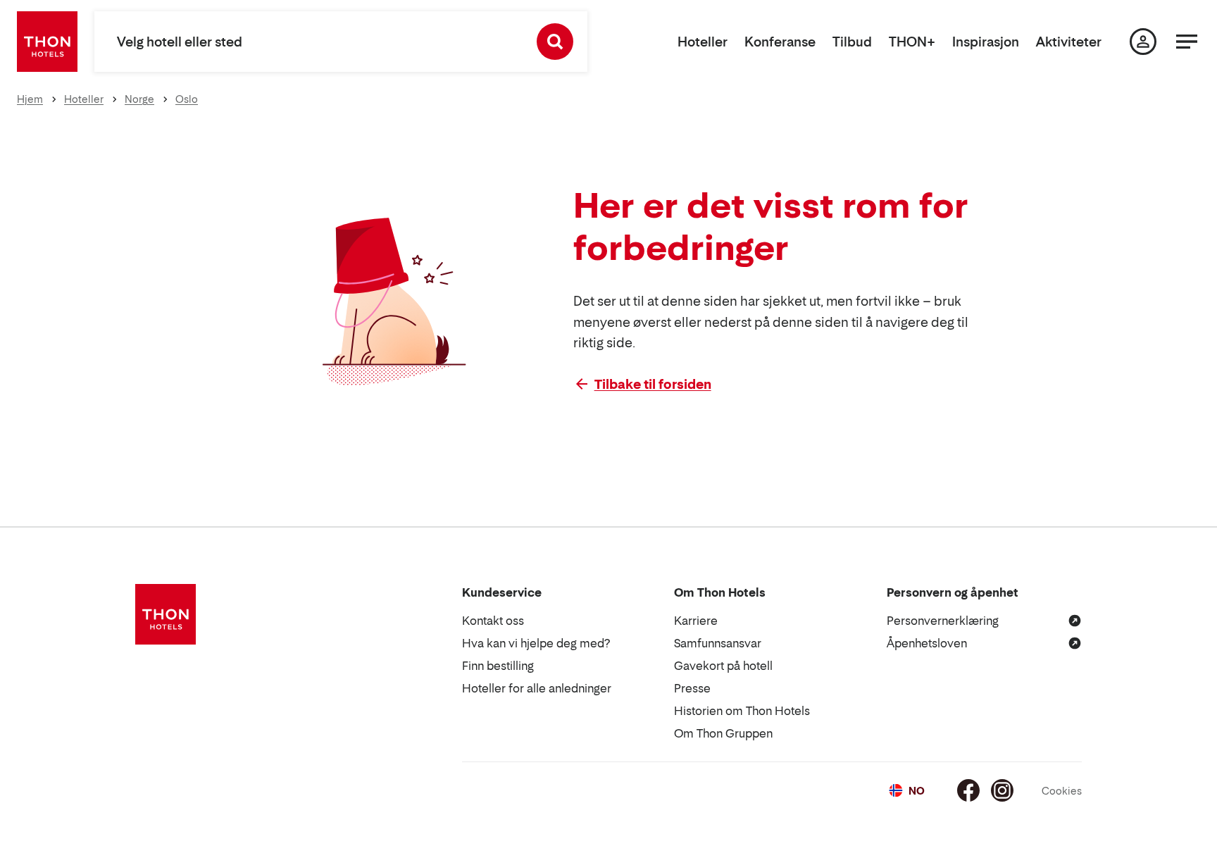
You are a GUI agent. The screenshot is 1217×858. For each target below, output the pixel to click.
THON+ (912, 42)
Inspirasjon (985, 42)
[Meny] (1186, 41)
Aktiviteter (1068, 42)
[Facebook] (968, 790)
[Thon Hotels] (47, 41)
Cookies (1062, 791)
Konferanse (780, 42)
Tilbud (852, 42)
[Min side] (1143, 41)
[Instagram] (1002, 790)
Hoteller (703, 42)
